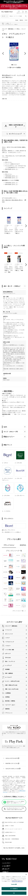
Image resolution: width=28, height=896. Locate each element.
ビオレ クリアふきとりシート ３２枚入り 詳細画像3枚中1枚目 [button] (12, 65)
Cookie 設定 (14, 884)
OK (14, 893)
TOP (3, 23)
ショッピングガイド (6, 863)
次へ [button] (25, 53)
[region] (14, 884)
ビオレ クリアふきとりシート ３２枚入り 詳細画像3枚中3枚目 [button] (16, 65)
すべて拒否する (14, 888)
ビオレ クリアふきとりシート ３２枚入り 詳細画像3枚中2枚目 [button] (14, 65)
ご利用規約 (4, 871)
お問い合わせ (5, 868)
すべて (3, 16)
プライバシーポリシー (17, 881)
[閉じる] (26, 874)
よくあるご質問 (5, 866)
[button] (14, 125)
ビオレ (7, 23)
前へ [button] (3, 53)
